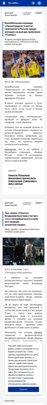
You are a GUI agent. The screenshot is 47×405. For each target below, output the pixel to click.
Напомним (10, 149)
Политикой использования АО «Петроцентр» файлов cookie (22, 381)
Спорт (38, 13)
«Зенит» (38, 333)
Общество (12, 170)
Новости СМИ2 (9, 400)
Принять (24, 389)
